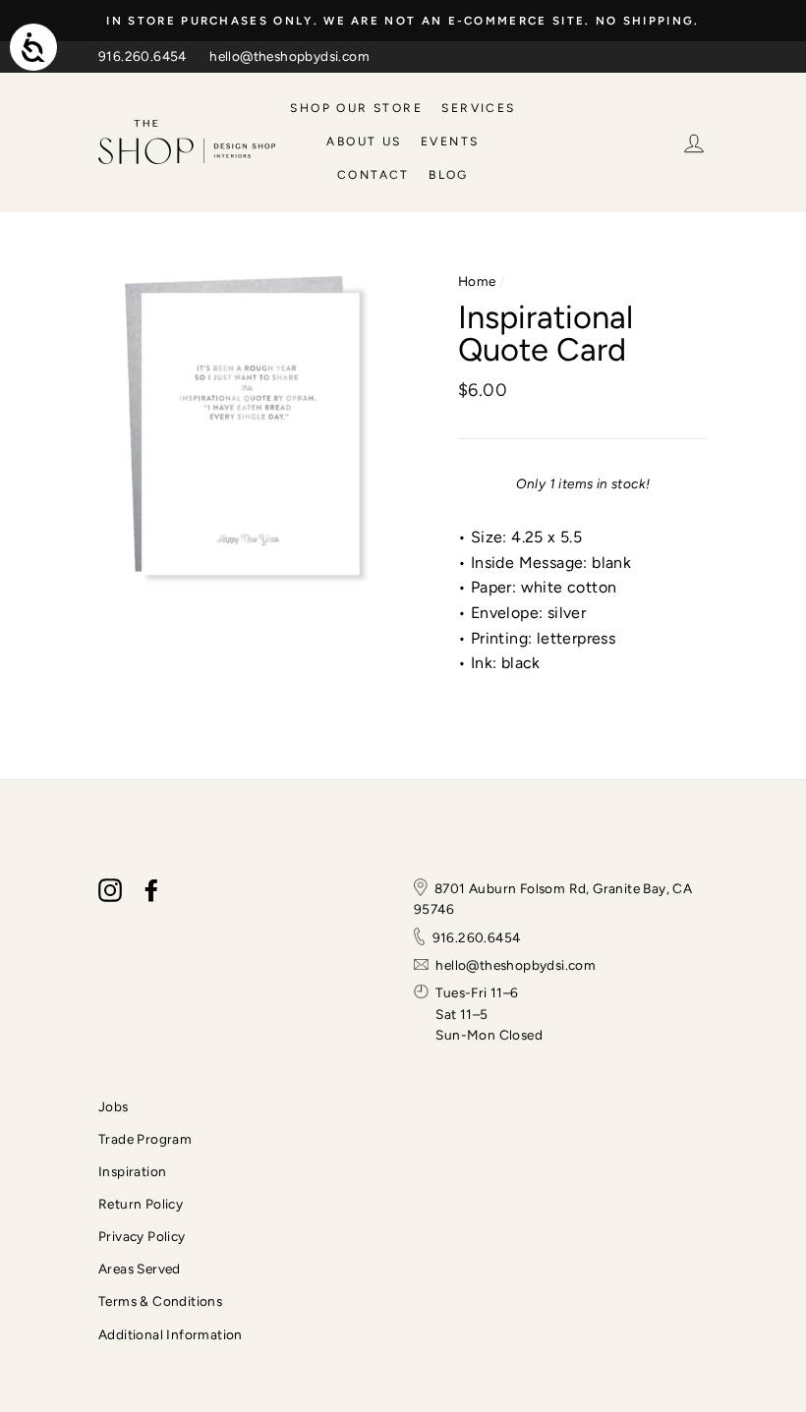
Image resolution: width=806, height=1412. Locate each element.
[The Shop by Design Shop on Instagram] (110, 890)
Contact (373, 175)
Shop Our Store (356, 108)
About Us (363, 141)
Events (450, 141)
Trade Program (145, 1139)
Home (477, 281)
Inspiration (132, 1171)
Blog (449, 175)
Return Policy (140, 1204)
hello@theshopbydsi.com (289, 56)
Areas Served (139, 1268)
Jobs (113, 1106)
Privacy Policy (142, 1236)
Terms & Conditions (160, 1301)
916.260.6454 (142, 56)
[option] (403, 20)
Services (478, 108)
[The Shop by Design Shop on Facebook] (151, 890)
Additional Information (170, 1334)
